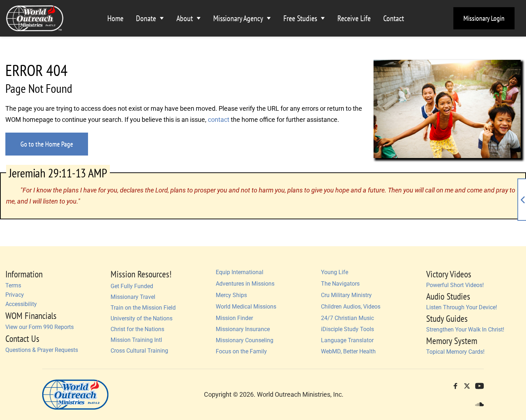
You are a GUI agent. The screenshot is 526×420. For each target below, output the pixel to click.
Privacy (14, 294)
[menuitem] (115, 18)
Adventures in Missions (245, 283)
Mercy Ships (231, 295)
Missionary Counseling (244, 340)
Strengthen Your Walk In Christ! (465, 329)
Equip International (239, 272)
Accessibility (21, 304)
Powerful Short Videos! (455, 285)
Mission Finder (235, 318)
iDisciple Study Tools (347, 329)
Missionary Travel (133, 296)
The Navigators (340, 283)
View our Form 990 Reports (39, 327)
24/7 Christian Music (347, 318)
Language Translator (347, 340)
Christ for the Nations (137, 329)
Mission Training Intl (137, 340)
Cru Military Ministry (346, 295)
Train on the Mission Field (143, 307)
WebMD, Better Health (348, 351)
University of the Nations (141, 318)
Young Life (334, 272)
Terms (13, 285)
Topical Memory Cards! (455, 351)
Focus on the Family (241, 351)
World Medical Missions (246, 306)
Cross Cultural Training (139, 350)
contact (218, 119)
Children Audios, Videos (350, 306)
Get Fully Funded (132, 286)
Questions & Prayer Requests (41, 350)
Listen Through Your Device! (461, 307)
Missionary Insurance (243, 329)
